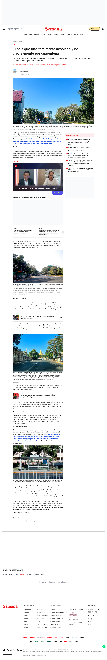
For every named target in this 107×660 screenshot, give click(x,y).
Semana (15, 41)
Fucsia (26, 624)
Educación (39, 609)
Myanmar (23, 521)
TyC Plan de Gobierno (56, 627)
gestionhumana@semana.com (77, 625)
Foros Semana (41, 612)
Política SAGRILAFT (55, 621)
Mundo (20, 41)
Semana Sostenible (42, 627)
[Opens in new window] (8, 650)
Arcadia (26, 618)
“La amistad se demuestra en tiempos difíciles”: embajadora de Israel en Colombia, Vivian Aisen (23, 232)
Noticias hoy (32, 521)
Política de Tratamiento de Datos (58, 612)
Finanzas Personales (42, 615)
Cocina (38, 621)
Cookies (90, 625)
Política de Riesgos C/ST (56, 618)
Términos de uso (54, 609)
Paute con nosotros (93, 622)
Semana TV (27, 612)
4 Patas (26, 627)
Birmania (15, 521)
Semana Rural (40, 618)
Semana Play (27, 609)
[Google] (4, 650)
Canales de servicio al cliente (96, 615)
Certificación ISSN (54, 624)
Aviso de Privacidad (9, 654)
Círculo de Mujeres (42, 624)
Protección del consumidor (76, 609)
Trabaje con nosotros (93, 618)
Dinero (26, 615)
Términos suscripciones (56, 615)
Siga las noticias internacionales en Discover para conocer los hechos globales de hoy (40, 64)
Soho (25, 621)
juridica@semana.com (75, 619)
